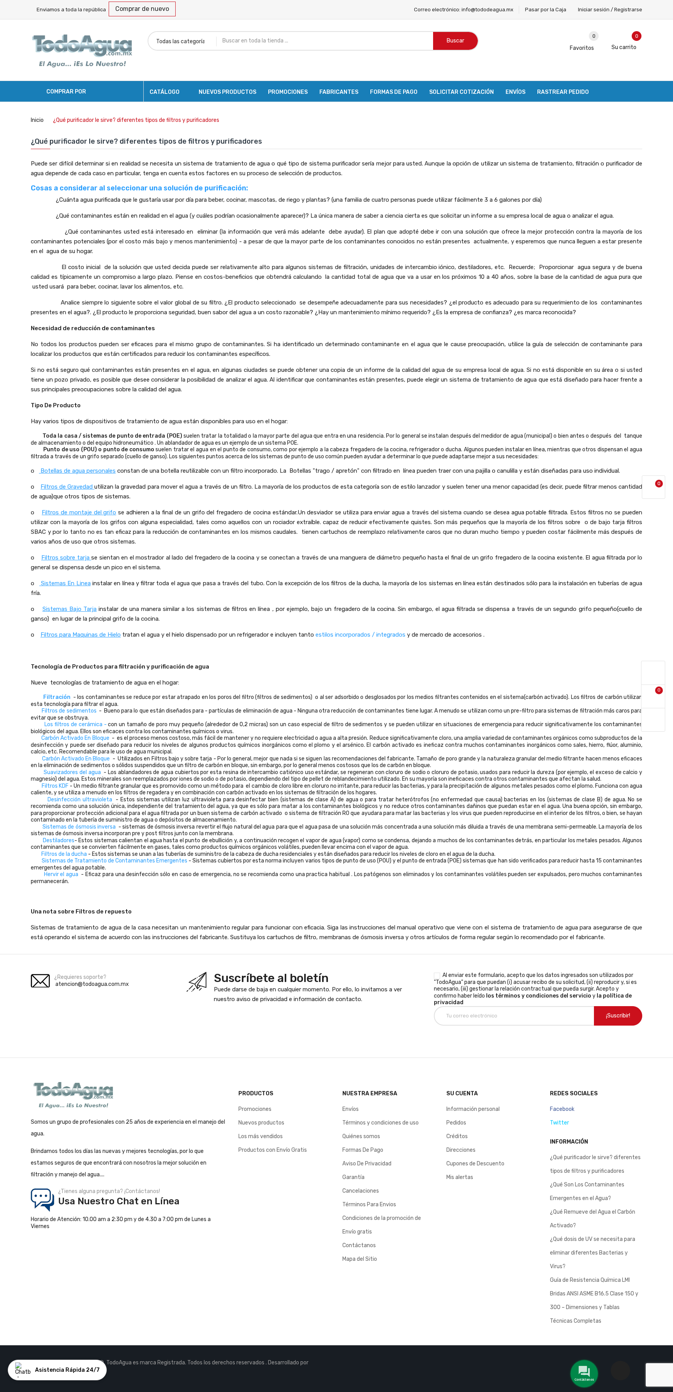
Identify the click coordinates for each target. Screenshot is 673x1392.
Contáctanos (359, 1245)
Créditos (457, 1136)
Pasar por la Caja (545, 9)
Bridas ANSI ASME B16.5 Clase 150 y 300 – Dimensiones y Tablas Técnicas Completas (594, 1307)
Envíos (350, 1109)
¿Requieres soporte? (80, 977)
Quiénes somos (361, 1136)
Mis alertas (459, 1177)
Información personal (473, 1109)
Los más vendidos (260, 1136)
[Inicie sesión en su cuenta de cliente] (653, 673)
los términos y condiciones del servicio (538, 996)
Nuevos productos (261, 1122)
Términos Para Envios (369, 1204)
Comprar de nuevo (142, 8)
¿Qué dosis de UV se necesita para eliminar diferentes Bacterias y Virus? (592, 1253)
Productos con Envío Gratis (272, 1150)
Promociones (254, 1109)
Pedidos (456, 1122)
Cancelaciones (360, 1191)
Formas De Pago (362, 1150)
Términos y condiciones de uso (380, 1122)
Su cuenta (462, 1093)
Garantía (353, 1177)
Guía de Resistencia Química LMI (590, 1280)
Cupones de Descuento (475, 1163)
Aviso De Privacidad (366, 1163)
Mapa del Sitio (359, 1259)
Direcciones (461, 1150)
